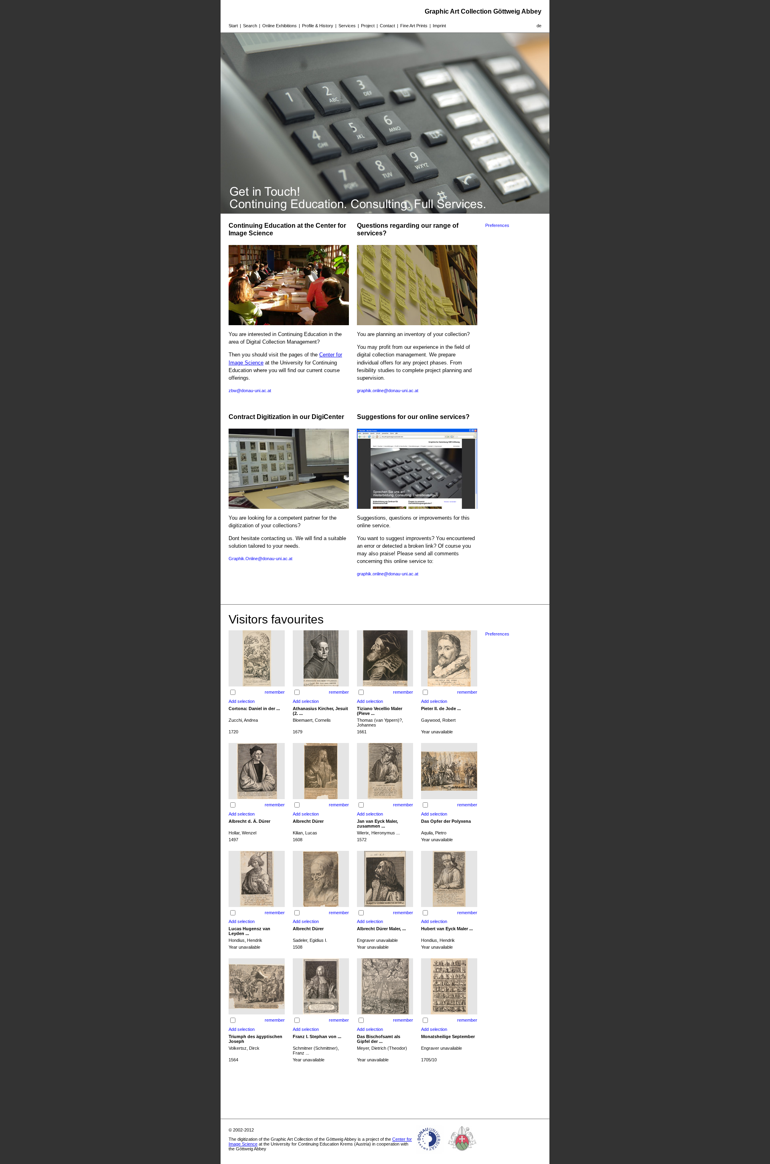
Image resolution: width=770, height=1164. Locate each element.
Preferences (497, 225)
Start (233, 25)
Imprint (439, 25)
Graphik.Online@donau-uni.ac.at (260, 558)
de (539, 25)
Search (250, 25)
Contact (387, 25)
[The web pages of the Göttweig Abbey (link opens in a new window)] (462, 1153)
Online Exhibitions (279, 25)
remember (275, 692)
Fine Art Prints (414, 25)
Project (368, 25)
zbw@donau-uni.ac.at (250, 390)
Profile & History (317, 25)
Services (347, 25)
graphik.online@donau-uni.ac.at (387, 390)
